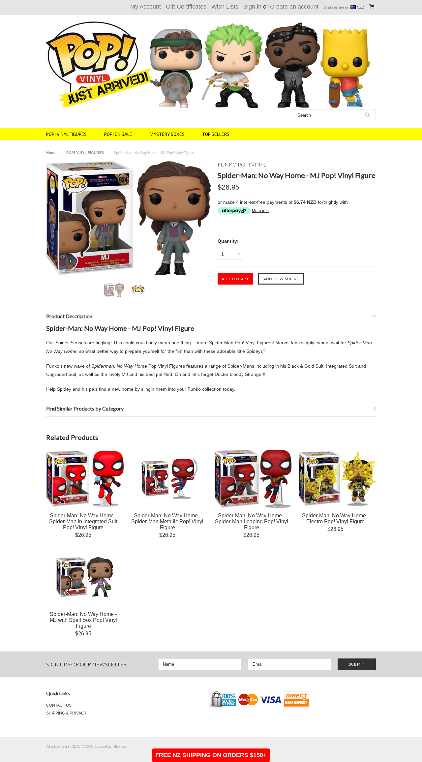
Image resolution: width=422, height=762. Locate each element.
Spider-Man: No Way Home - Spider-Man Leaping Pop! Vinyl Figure (251, 521)
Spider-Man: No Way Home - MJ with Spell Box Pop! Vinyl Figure (83, 620)
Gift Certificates (186, 6)
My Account (145, 6)
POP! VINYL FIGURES (66, 134)
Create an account (294, 6)
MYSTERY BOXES (167, 134)
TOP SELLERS (215, 134)
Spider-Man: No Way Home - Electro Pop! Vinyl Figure (335, 518)
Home (51, 153)
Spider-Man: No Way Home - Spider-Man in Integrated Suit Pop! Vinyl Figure (83, 521)
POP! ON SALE (118, 134)
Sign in (252, 6)
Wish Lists (224, 6)
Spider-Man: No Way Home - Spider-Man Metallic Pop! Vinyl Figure (167, 521)
